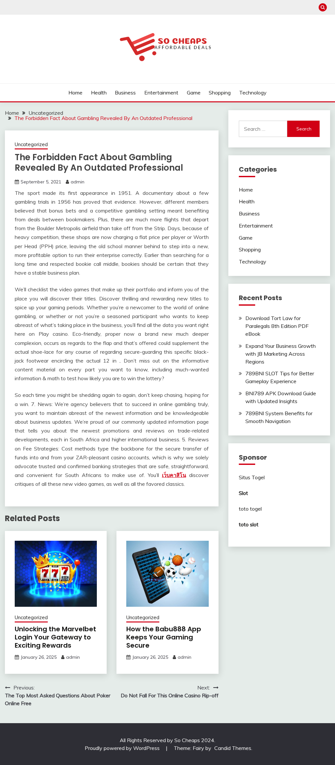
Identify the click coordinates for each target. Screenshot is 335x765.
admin (77, 182)
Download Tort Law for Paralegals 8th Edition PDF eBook (277, 326)
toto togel (250, 508)
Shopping (220, 92)
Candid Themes (232, 748)
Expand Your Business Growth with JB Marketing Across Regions (280, 354)
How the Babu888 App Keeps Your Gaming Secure (163, 637)
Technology (253, 92)
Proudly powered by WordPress (123, 748)
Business (125, 92)
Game (194, 92)
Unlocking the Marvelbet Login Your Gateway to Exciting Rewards (55, 637)
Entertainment (161, 92)
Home (75, 92)
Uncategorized (31, 144)
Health (99, 92)
